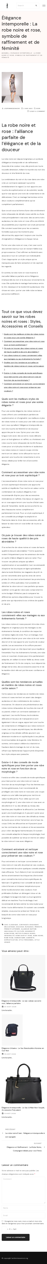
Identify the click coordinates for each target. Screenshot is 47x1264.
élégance (29, 927)
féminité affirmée (12, 929)
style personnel (26, 940)
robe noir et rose (24, 935)
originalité (9, 935)
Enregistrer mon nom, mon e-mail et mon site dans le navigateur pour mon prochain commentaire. (23, 1222)
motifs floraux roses (25, 933)
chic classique (11, 925)
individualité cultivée (14, 931)
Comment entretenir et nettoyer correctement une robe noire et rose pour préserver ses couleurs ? (24, 387)
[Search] (36, 5)
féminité (38, 927)
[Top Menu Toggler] (44, 5)
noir (38, 108)
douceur (20, 927)
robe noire (38, 935)
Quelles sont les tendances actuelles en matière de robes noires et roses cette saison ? (24, 366)
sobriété (30, 938)
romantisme (20, 938)
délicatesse (9, 927)
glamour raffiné (29, 929)
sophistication (11, 940)
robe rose (9, 938)
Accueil (5, 53)
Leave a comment (37, 111)
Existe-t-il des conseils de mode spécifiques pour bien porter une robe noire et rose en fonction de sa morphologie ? (23, 376)
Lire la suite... (7, 1010)
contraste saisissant (29, 925)
